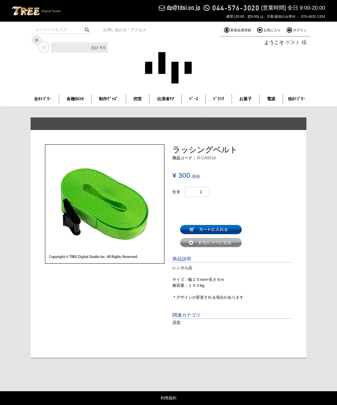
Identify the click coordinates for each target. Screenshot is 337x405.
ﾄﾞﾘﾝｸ (218, 99)
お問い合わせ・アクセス (125, 30)
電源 (271, 99)
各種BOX (75, 99)
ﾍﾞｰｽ (193, 99)
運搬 (176, 322)
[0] (44, 46)
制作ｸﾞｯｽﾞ (108, 99)
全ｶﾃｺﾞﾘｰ (43, 99)
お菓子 (245, 99)
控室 (137, 99)
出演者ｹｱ (165, 99)
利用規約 (168, 398)
